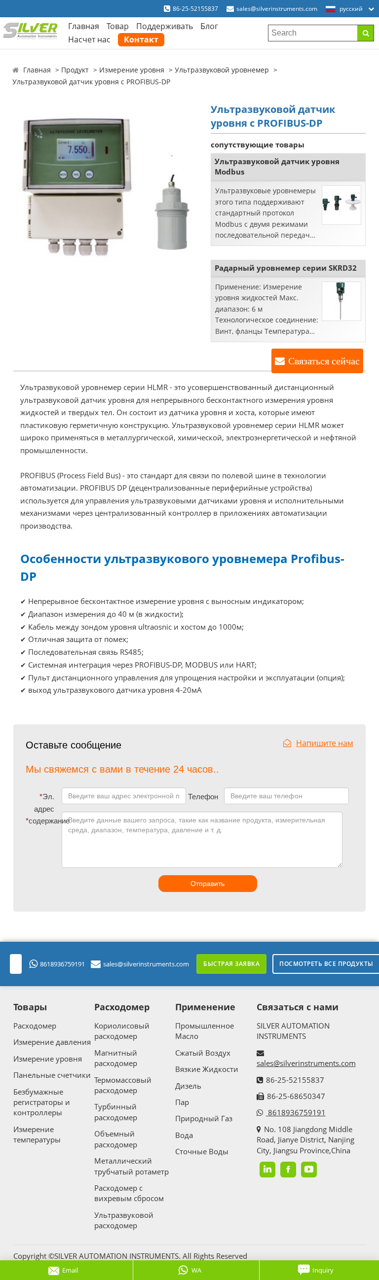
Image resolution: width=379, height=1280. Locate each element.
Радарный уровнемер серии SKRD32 (286, 268)
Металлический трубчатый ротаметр (131, 1166)
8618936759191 (62, 964)
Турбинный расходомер (115, 1112)
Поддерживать (164, 26)
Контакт (141, 39)
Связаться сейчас (324, 361)
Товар (118, 26)
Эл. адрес (44, 803)
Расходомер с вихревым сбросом (129, 1193)
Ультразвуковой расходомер (123, 1220)
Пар (182, 1102)
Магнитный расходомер (115, 1058)
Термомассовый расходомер (123, 1085)
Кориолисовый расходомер (122, 1031)
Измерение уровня (131, 69)
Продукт (75, 69)
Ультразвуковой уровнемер (222, 69)
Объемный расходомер (115, 1139)
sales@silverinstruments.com (276, 8)
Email (70, 1270)
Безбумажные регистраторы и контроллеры (41, 1102)
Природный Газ (203, 1118)
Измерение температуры (37, 1134)
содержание (42, 821)
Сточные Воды (201, 1151)
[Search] (365, 33)
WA (196, 1270)
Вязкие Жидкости (206, 1069)
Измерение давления (52, 1042)
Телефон (203, 796)
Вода (184, 1135)
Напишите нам (324, 743)
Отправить (207, 884)
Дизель (188, 1086)
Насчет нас (89, 39)
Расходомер (34, 1026)
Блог (209, 26)
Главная (83, 26)
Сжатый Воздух (202, 1053)
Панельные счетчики (52, 1075)
